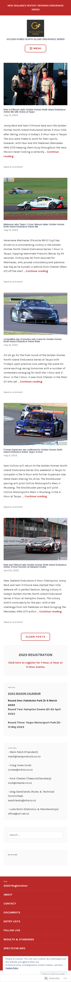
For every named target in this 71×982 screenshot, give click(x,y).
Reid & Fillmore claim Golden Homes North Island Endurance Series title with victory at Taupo (34, 110)
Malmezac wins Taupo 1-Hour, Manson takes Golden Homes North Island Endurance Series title (34, 225)
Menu (37, 48)
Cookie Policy (12, 968)
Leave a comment (13, 166)
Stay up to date (12, 854)
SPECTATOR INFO (14, 948)
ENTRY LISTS (12, 921)
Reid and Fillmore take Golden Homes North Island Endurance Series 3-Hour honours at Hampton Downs (35, 565)
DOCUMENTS (12, 912)
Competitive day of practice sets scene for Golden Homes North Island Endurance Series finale (33, 340)
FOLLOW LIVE (12, 930)
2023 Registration (16, 885)
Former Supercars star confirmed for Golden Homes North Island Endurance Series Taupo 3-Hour (33, 450)
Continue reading (37, 271)
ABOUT (8, 894)
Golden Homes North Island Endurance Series (36, 39)
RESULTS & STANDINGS (19, 939)
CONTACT (10, 903)
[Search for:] (35, 834)
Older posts (35, 636)
